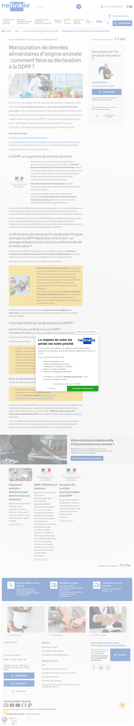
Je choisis (51, 388)
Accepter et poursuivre (82, 388)
